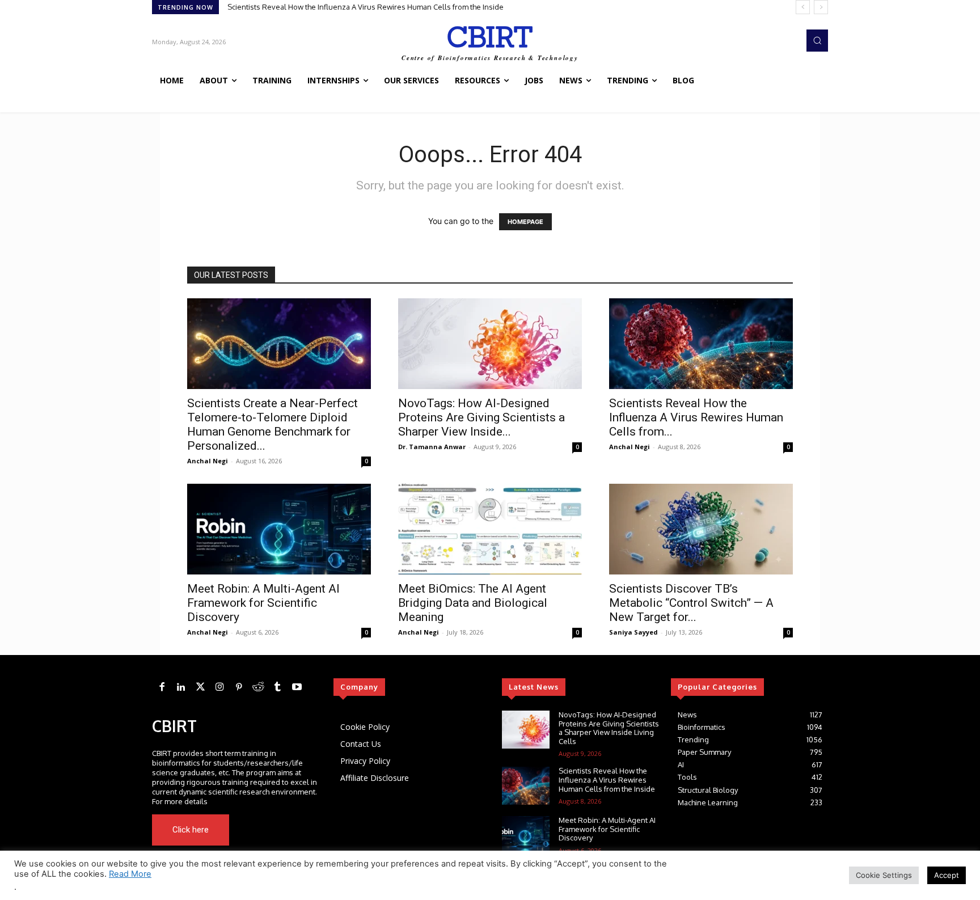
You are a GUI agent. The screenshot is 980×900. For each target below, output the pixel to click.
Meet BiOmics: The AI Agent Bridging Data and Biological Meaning (472, 603)
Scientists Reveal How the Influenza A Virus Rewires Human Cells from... (696, 417)
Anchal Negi (207, 461)
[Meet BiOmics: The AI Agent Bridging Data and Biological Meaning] (490, 529)
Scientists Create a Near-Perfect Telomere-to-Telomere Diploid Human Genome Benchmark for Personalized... (272, 424)
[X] (285, 830)
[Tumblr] (277, 687)
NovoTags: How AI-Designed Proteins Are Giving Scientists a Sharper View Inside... (481, 417)
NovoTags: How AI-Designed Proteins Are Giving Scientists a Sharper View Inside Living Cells (609, 728)
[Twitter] (200, 687)
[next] (821, 7)
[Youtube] (301, 830)
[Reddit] (258, 687)
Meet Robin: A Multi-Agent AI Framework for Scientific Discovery (263, 603)
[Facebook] (161, 687)
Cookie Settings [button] (884, 875)
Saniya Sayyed (633, 632)
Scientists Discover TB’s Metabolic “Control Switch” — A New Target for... (691, 603)
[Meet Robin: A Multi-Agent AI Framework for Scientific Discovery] (279, 529)
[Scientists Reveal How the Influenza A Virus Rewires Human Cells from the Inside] (701, 343)
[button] (817, 40)
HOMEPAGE (525, 222)
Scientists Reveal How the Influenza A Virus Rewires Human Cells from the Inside (365, 6)
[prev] (803, 7)
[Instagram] (219, 687)
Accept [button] (946, 875)
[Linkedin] (181, 687)
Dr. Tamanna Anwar (432, 446)
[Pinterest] (238, 687)
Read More (130, 874)
